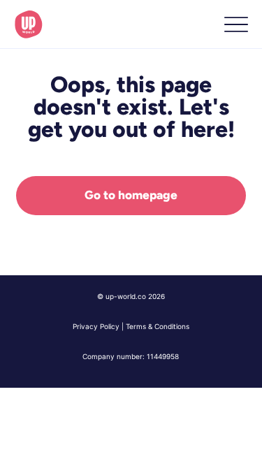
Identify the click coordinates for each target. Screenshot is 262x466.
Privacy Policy (96, 326)
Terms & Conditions (157, 326)
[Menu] (236, 25)
